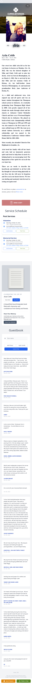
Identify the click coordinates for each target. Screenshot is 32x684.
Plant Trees (22, 231)
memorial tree (21, 189)
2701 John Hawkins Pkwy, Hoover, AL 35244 (17, 228)
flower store (19, 192)
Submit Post (16, 349)
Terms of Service (20, 677)
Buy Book (16, 300)
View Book (7, 300)
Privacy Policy (12, 677)
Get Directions (9, 231)
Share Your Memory (10, 322)
